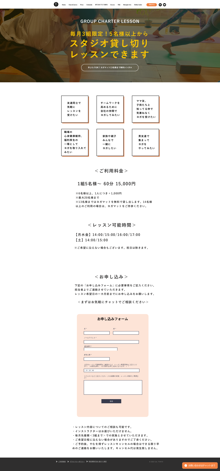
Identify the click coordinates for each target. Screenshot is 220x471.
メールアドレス (89, 338)
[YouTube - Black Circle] (164, 4)
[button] (110, 67)
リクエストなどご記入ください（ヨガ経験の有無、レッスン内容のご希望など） (111, 376)
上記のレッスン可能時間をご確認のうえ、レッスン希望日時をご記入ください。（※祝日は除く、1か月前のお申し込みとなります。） (110, 365)
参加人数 (87, 355)
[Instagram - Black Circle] (160, 4)
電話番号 (87, 346)
